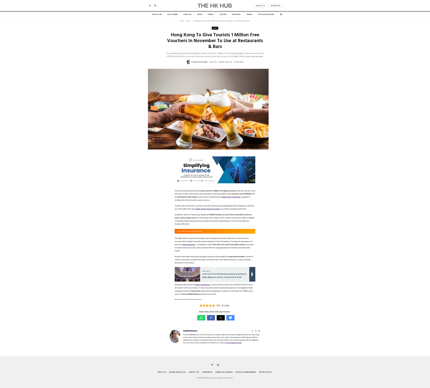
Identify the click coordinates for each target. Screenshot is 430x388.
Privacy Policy (265, 372)
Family (210, 14)
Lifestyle (188, 14)
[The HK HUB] (215, 5)
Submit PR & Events (224, 372)
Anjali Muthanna (200, 62)
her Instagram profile (234, 343)
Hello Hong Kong (188, 245)
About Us (260, 5)
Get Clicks (229, 378)
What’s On (157, 14)
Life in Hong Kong (266, 14)
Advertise (275, 5)
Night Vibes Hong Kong (231, 197)
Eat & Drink (173, 14)
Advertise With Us (177, 372)
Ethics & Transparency (245, 372)
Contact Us (193, 372)
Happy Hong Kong (202, 285)
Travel (249, 14)
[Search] (281, 14)
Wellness (236, 14)
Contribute (207, 372)
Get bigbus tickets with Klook (189, 231)
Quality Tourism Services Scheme (207, 209)
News (199, 14)
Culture (222, 14)
